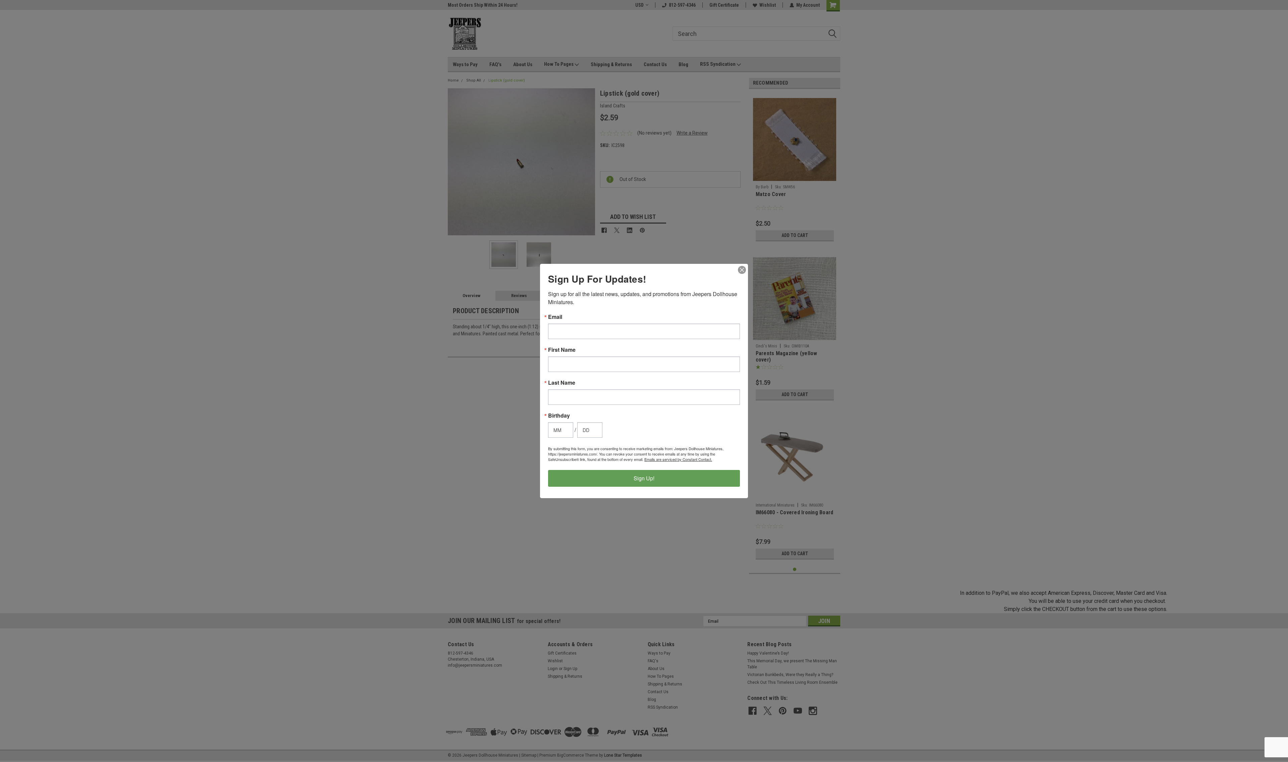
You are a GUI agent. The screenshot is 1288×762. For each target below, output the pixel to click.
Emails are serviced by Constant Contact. (678, 459)
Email (555, 317)
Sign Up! (644, 478)
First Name (562, 349)
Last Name (561, 382)
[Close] (742, 270)
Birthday (559, 415)
